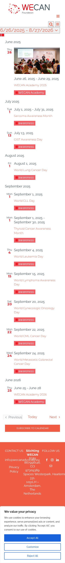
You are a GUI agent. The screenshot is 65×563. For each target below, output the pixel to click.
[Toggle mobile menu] (58, 16)
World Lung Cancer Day (30, 170)
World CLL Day (24, 200)
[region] (32, 534)
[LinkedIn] (57, 460)
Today (32, 417)
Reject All (32, 556)
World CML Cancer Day (30, 336)
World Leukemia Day (28, 256)
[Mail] (51, 466)
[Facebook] (47, 460)
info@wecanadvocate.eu (22, 460)
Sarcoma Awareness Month (33, 116)
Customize (32, 547)
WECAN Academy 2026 (30, 394)
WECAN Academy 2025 (30, 85)
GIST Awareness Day (28, 139)
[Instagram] (52, 460)
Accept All (32, 538)
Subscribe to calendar (32, 428)
